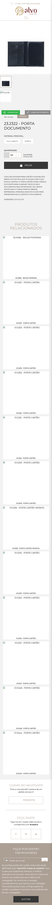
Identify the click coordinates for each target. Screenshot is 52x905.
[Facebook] (16, 834)
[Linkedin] (36, 834)
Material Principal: (14, 136)
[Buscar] (14, 3)
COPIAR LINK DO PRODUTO (39, 112)
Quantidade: (10, 150)
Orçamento (27, 18)
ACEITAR (26, 899)
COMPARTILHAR (12, 112)
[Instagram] (26, 834)
